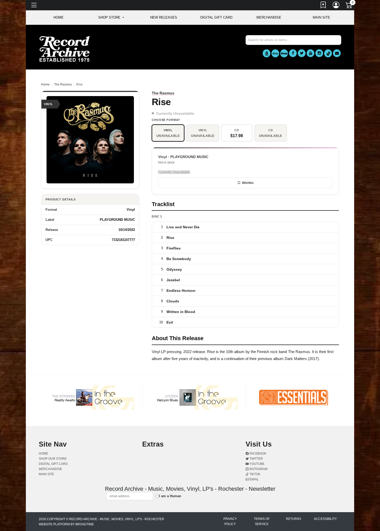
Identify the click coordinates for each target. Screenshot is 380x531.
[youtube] (310, 53)
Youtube (256, 464)
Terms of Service (262, 521)
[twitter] (301, 53)
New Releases (163, 17)
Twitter (256, 458)
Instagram (258, 469)
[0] (349, 6)
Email (254, 479)
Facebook (257, 453)
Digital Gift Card (216, 17)
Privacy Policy (230, 521)
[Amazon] (266, 53)
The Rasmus (63, 84)
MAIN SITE (321, 17)
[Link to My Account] (336, 6)
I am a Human (170, 496)
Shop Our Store (53, 458)
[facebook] (292, 53)
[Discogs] (284, 53)
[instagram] (319, 53)
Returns (293, 519)
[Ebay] (275, 53)
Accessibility (325, 519)
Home (45, 84)
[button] (111, 17)
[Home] (64, 49)
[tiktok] (328, 53)
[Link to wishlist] (323, 6)
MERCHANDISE (268, 17)
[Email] (336, 53)
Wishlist (248, 183)
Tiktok (254, 474)
